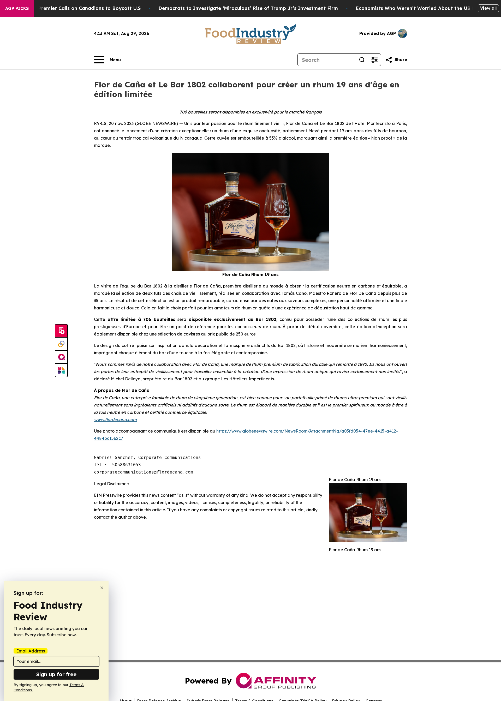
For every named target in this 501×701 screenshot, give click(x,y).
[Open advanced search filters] (374, 60)
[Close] (101, 587)
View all (488, 8)
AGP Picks (17, 8)
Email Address (30, 651)
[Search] (362, 60)
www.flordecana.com (115, 419)
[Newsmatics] (61, 370)
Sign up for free (56, 674)
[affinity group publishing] (61, 357)
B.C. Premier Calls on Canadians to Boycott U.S (84, 8)
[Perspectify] (61, 344)
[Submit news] (61, 331)
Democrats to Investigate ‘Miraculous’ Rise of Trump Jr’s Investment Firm (248, 8)
